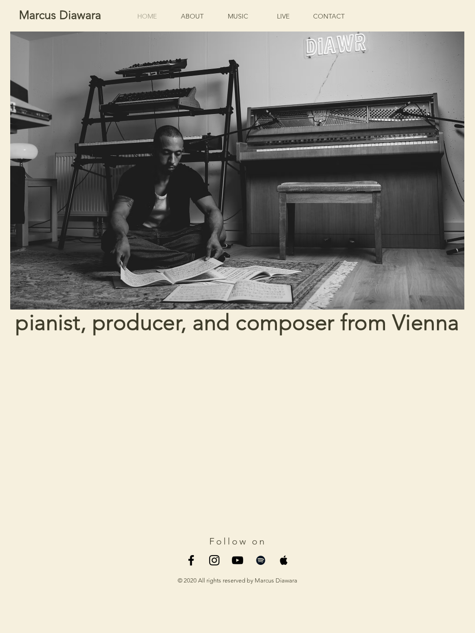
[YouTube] (237, 560)
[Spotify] (261, 560)
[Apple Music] (284, 560)
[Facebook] (191, 560)
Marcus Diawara (60, 15)
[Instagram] (214, 560)
